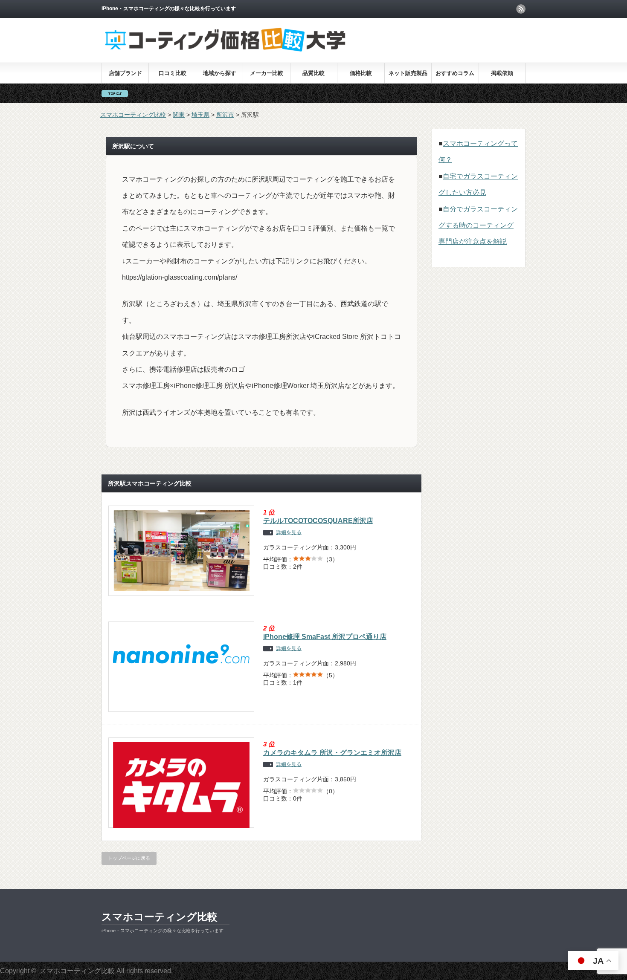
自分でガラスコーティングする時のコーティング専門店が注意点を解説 (478, 225)
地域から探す (219, 73)
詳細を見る (289, 532)
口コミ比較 (172, 73)
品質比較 (313, 73)
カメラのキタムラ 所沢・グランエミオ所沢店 (332, 752)
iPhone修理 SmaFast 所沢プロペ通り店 (324, 636)
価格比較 (361, 73)
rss (520, 9)
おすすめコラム (454, 73)
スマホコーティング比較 (160, 916)
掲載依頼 (502, 73)
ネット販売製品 (408, 73)
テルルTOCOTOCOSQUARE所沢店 (318, 520)
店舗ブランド (125, 73)
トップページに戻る (129, 858)
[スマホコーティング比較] (225, 51)
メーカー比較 (266, 73)
